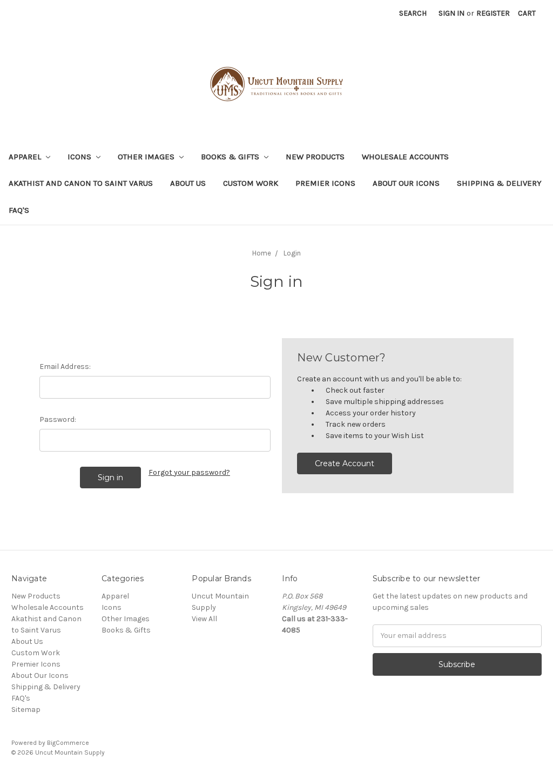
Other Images (147, 157)
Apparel (26, 157)
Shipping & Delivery (499, 183)
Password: (57, 419)
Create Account (344, 463)
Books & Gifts (231, 157)
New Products (315, 157)
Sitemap (26, 709)
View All (204, 618)
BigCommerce (68, 743)
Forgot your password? (189, 472)
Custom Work (250, 183)
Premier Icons (325, 183)
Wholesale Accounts (405, 157)
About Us (188, 183)
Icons (80, 157)
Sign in (451, 13)
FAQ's (19, 210)
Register (493, 13)
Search (413, 13)
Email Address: (65, 366)
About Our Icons (406, 183)
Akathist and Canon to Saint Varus (81, 183)
